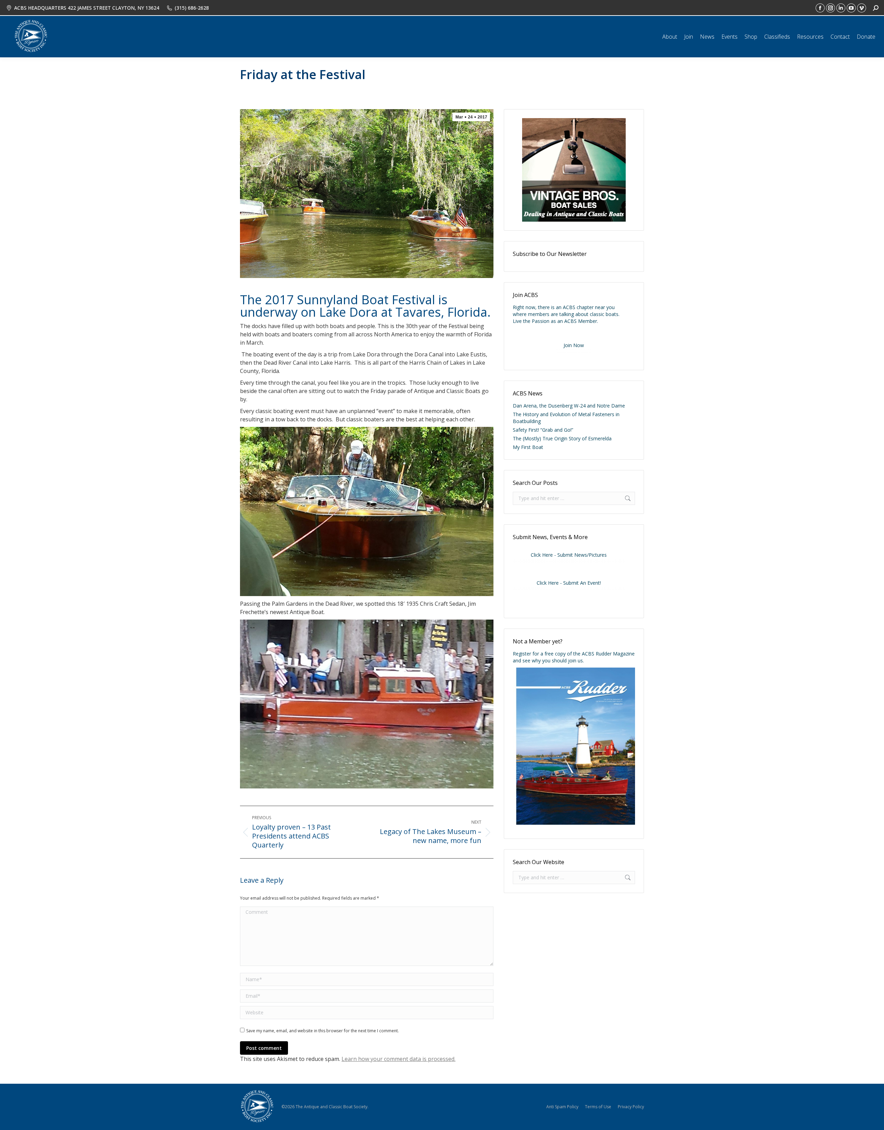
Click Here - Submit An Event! (569, 583)
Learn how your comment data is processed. (398, 1059)
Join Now (574, 345)
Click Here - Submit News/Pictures (569, 555)
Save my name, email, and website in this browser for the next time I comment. (322, 1031)
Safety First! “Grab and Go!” (543, 430)
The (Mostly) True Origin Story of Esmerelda (562, 438)
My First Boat (528, 447)
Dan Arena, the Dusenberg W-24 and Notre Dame (569, 405)
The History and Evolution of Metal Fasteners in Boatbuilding (566, 417)
